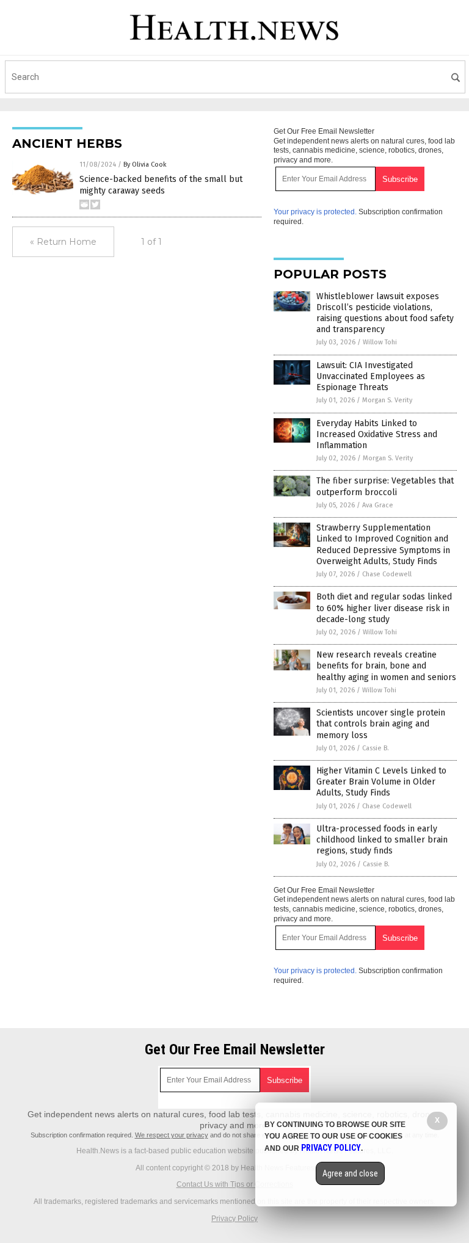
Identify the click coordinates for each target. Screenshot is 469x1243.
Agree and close (350, 1173)
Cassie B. (375, 748)
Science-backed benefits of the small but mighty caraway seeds (160, 184)
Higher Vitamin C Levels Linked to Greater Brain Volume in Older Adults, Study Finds (381, 782)
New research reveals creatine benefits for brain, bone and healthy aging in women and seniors (386, 666)
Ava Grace (377, 505)
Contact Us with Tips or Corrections (234, 1184)
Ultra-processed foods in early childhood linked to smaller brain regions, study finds (382, 840)
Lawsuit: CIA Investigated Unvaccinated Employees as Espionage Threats (370, 376)
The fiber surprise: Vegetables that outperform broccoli (385, 486)
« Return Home (63, 241)
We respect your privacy (171, 1135)
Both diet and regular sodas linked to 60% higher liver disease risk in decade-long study (384, 608)
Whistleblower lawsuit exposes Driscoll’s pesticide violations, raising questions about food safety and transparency (385, 313)
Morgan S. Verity (387, 400)
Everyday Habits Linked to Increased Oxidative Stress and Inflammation (376, 434)
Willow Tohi (380, 342)
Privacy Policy (234, 1218)
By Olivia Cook (145, 165)
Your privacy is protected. (315, 212)
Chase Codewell (387, 574)
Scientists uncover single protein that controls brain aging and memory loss (380, 724)
